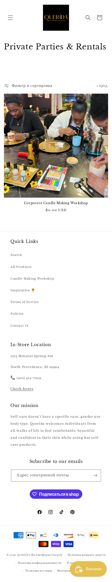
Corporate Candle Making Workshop (56, 203)
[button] (10, 17)
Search (16, 255)
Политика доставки (39, 570)
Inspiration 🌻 (22, 290)
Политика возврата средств (87, 555)
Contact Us (19, 326)
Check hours (22, 388)
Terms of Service (24, 302)
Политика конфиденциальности (40, 563)
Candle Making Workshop (32, 278)
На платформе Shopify (47, 555)
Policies (17, 314)
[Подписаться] (95, 475)
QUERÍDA (23, 555)
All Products (21, 267)
